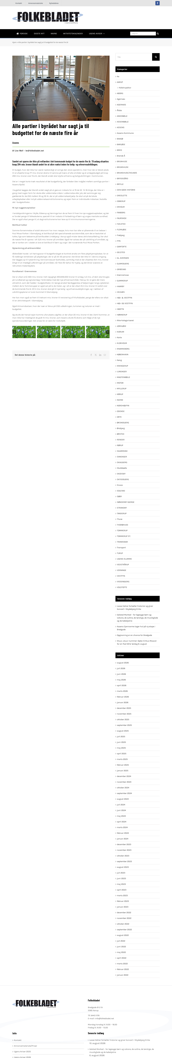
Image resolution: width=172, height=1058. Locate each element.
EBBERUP (121, 201)
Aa (118, 76)
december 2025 (124, 708)
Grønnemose (123, 275)
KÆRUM (120, 332)
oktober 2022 (123, 924)
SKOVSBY (121, 473)
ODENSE (121, 411)
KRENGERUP (122, 366)
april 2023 (121, 890)
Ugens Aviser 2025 (22, 1051)
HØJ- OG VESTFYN (125, 303)
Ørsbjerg (121, 428)
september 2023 (124, 861)
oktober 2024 (123, 787)
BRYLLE (120, 184)
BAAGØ (120, 139)
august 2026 (123, 662)
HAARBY (120, 286)
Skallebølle (122, 468)
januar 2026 (122, 702)
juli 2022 (121, 941)
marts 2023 (122, 895)
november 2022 (124, 918)
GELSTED (121, 252)
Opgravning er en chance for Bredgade (134, 635)
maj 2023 (121, 884)
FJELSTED (121, 224)
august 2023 (123, 867)
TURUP (120, 553)
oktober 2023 (123, 855)
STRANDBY (122, 508)
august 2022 (123, 935)
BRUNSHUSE (122, 167)
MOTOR (120, 383)
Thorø (119, 519)
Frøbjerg (121, 235)
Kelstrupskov (125, 87)
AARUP (120, 82)
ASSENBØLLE (123, 121)
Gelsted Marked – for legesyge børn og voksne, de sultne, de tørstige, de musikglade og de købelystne (137, 618)
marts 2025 (122, 759)
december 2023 (124, 844)
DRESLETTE (122, 195)
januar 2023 (122, 907)
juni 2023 (121, 878)
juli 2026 (121, 668)
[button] (14, 332)
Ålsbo (119, 110)
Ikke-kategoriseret (125, 320)
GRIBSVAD (121, 269)
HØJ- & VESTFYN (124, 297)
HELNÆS (121, 292)
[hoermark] (24, 332)
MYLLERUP (121, 388)
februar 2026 (123, 697)
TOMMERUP (122, 530)
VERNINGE (121, 570)
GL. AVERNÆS (123, 258)
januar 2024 (122, 838)
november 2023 (124, 850)
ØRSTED (120, 434)
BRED (119, 150)
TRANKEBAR (122, 542)
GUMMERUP (122, 280)
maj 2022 (121, 952)
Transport (121, 547)
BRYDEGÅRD (122, 178)
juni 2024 (121, 810)
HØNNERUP (122, 315)
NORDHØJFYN (123, 405)
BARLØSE (121, 144)
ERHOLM (121, 207)
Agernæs (121, 99)
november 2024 (124, 782)
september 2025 (124, 725)
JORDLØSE (121, 326)
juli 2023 (121, 873)
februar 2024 (123, 833)
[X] (95, 355)
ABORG (120, 93)
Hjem (14, 42)
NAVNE (120, 400)
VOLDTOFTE (122, 587)
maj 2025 (121, 748)
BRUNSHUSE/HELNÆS (127, 173)
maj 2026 (121, 680)
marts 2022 (122, 963)
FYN (119, 241)
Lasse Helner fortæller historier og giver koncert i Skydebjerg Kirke (119, 1040)
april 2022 (121, 958)
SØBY (119, 496)
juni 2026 (121, 674)
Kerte (119, 337)
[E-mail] (104, 355)
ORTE (119, 417)
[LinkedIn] (100, 355)
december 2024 (124, 776)
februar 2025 (123, 765)
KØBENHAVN (122, 354)
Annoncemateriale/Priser (25, 1046)
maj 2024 (121, 816)
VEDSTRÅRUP (123, 564)
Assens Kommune (125, 133)
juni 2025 (121, 742)
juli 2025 (121, 736)
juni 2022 (121, 946)
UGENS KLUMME (124, 559)
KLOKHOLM (122, 343)
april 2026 (121, 685)
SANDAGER (122, 456)
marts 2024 (122, 827)
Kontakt (17, 1040)
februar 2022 (123, 969)
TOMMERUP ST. (124, 536)
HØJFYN (120, 309)
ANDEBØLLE (122, 116)
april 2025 (121, 753)
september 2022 (124, 929)
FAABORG (121, 212)
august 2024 (123, 799)
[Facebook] (91, 355)
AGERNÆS (121, 104)
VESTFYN (121, 576)
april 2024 (121, 821)
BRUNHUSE (122, 161)
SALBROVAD (122, 451)
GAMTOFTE (122, 246)
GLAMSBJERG (123, 263)
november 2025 (124, 714)
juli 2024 (121, 804)
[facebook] (157, 3)
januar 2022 (122, 975)
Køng (119, 360)
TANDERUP (122, 513)
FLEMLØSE (121, 229)
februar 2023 (123, 901)
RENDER (121, 439)
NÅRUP (120, 394)
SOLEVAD (121, 491)
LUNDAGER (122, 371)
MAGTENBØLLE (123, 377)
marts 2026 (122, 691)
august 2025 (123, 731)
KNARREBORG (123, 349)
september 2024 (124, 793)
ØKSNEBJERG (123, 422)
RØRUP (120, 445)
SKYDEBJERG (123, 479)
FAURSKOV (121, 218)
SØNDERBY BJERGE (125, 502)
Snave (120, 485)
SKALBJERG (122, 462)
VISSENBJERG (123, 581)
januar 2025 (122, 770)
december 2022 (124, 912)
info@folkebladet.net (104, 1018)
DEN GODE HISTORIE (126, 190)
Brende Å (121, 156)
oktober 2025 (123, 719)
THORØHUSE (122, 525)
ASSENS (120, 127)
